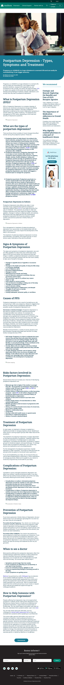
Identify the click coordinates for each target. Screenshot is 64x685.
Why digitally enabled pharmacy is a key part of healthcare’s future (51, 133)
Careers (12, 675)
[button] (17, 5)
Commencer (21, 640)
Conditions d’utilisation (27, 677)
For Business (20, 675)
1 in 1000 (32, 194)
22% (19, 208)
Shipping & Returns (31, 675)
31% (17, 393)
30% (27, 388)
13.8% (28, 147)
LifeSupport (25, 576)
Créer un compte (53, 5)
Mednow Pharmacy (27, 681)
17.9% (33, 163)
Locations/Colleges (43, 675)
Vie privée (19, 677)
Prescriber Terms (47, 677)
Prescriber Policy (38, 677)
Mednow (5, 576)
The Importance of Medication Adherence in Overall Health (52, 115)
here (37, 608)
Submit (57, 660)
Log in (57, 1)
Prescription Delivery (53, 675)
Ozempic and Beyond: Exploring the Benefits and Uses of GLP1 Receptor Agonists (50, 95)
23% (38, 88)
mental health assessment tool (20, 612)
